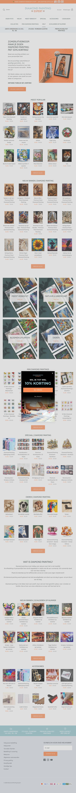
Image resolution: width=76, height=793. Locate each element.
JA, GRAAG (38, 390)
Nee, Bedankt (38, 396)
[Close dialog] (52, 373)
